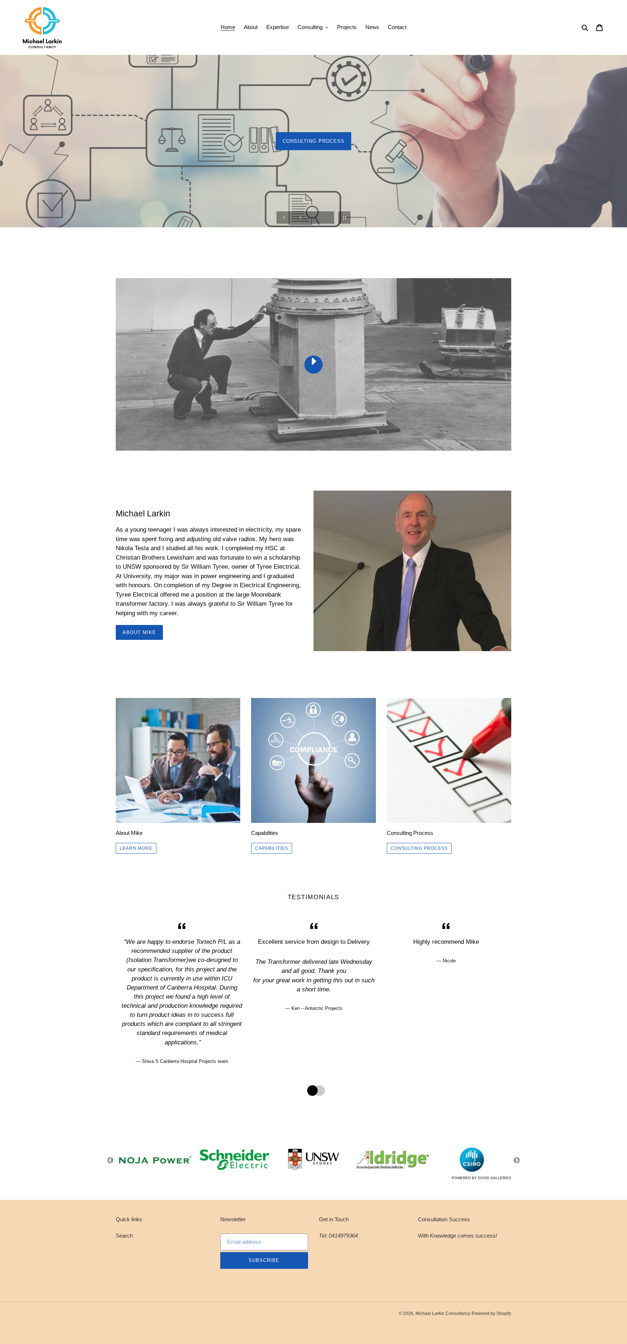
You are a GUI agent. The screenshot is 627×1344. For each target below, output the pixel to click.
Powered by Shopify (491, 1313)
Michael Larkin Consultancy (442, 1313)
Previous (110, 1160)
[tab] (310, 1091)
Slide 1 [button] (310, 1091)
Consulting (313, 187)
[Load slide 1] (588, 230)
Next (516, 1160)
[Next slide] (300, 218)
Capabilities (271, 848)
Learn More (136, 848)
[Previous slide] (284, 218)
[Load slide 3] (601, 230)
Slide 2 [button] (317, 1091)
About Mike (139, 632)
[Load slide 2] (595, 230)
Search (124, 1236)
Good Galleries (494, 1178)
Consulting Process (419, 848)
